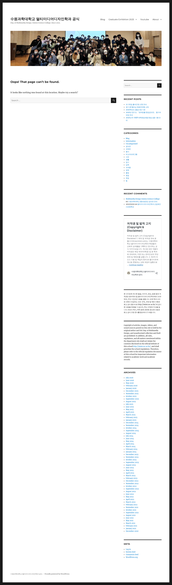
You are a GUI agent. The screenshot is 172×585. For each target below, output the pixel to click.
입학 (127, 165)
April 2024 (130, 444)
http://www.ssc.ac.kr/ (142, 346)
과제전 (128, 149)
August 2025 (131, 401)
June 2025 (130, 407)
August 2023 (131, 465)
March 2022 (130, 502)
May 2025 (130, 409)
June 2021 (130, 518)
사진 (127, 157)
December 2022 (132, 481)
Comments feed (132, 555)
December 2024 (132, 423)
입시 (127, 162)
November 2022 (132, 483)
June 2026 (130, 380)
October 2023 (131, 460)
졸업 (127, 173)
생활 (127, 160)
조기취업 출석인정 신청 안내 (136, 104)
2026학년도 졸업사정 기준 (135, 110)
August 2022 (131, 491)
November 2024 (132, 425)
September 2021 (132, 513)
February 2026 (131, 386)
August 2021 (131, 515)
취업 (127, 178)
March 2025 (130, 415)
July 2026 (129, 378)
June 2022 (130, 494)
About (155, 19)
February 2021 (131, 526)
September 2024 (132, 431)
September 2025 (132, 399)
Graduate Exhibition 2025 (121, 19)
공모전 (128, 146)
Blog (102, 19)
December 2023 (132, 454)
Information (131, 141)
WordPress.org (132, 557)
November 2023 (132, 457)
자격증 (128, 167)
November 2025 (132, 394)
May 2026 (130, 383)
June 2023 (130, 468)
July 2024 (129, 436)
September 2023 (132, 462)
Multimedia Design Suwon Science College (143, 199)
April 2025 (130, 412)
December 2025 (132, 391)
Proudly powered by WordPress (57, 574)
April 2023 (130, 473)
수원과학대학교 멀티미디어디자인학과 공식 (44, 19)
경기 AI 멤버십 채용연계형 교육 (137, 107)
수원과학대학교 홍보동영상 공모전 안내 (142, 201)
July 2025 (129, 404)
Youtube (144, 19)
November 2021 (132, 507)
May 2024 (130, 441)
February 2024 (131, 449)
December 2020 (132, 531)
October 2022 (131, 486)
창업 (127, 175)
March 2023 (130, 476)
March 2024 (130, 446)
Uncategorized (131, 144)
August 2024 (131, 433)
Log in (128, 549)
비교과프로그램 (131, 154)
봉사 (127, 152)
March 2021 (130, 523)
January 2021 (131, 528)
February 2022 (131, 505)
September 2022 (132, 489)
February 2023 (131, 478)
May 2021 (129, 521)
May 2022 (130, 497)
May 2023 (129, 470)
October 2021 (131, 510)
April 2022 (130, 499)
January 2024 (131, 452)
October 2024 (131, 428)
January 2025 (131, 420)
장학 (127, 170)
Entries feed (130, 552)
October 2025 (131, 396)
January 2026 (131, 388)
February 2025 (131, 417)
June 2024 (130, 439)
